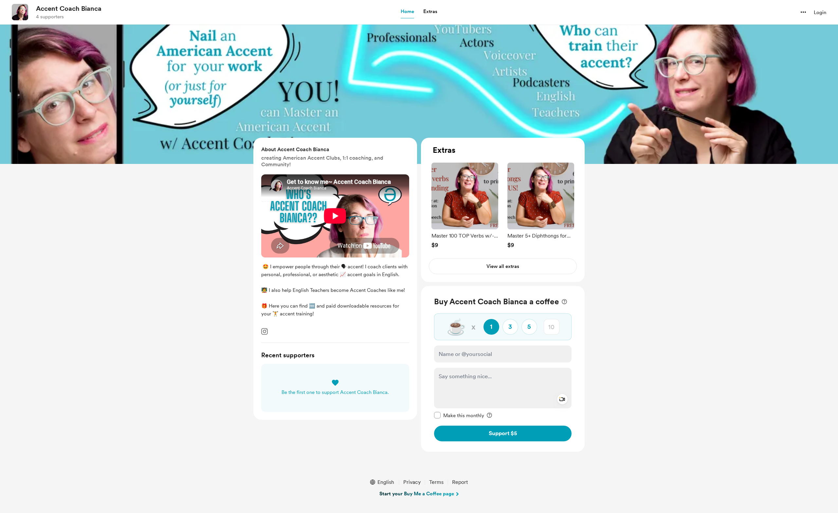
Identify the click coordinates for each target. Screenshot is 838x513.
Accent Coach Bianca (68, 8)
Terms (436, 482)
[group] (465, 205)
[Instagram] (264, 331)
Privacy (412, 482)
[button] (407, 12)
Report (460, 482)
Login (820, 12)
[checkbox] (459, 415)
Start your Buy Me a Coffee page (416, 494)
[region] (503, 210)
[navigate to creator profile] (20, 12)
